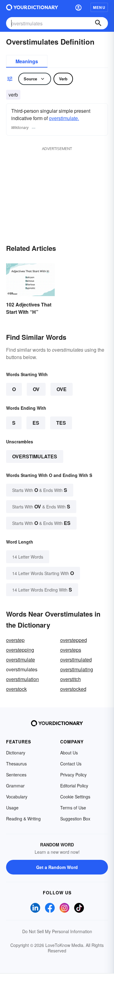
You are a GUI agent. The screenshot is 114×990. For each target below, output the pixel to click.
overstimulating (76, 669)
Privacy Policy (73, 775)
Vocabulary (16, 797)
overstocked (73, 688)
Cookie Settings (75, 797)
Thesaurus (16, 764)
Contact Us (70, 764)
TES (61, 422)
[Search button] (98, 23)
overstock (16, 688)
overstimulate (20, 659)
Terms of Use (73, 808)
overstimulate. (64, 118)
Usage (12, 808)
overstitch (70, 679)
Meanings (27, 61)
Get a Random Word (57, 867)
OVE (62, 389)
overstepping (20, 649)
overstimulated (76, 659)
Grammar (15, 786)
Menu (99, 7)
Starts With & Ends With (39, 489)
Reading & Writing (23, 819)
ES (36, 422)
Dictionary (15, 753)
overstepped (73, 640)
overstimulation (22, 679)
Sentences (16, 775)
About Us (69, 753)
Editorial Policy (74, 786)
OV (36, 389)
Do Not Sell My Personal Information (57, 931)
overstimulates (34, 456)
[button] (78, 7)
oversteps (70, 649)
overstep (15, 640)
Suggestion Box (75, 819)
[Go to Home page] (32, 7)
